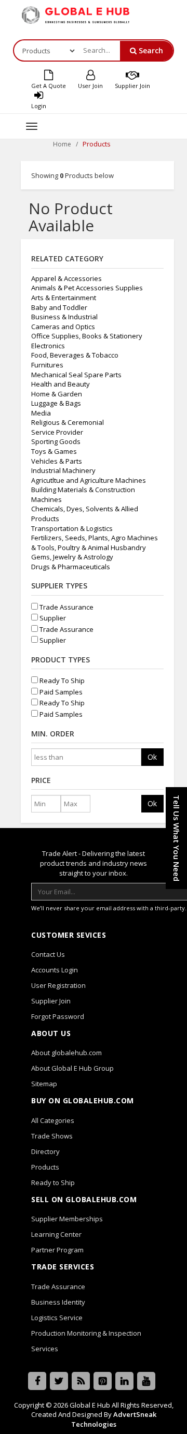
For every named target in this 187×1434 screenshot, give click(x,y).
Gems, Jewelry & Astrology (72, 556)
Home (62, 144)
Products (45, 1167)
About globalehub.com (66, 1052)
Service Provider (57, 432)
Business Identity (58, 1302)
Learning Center (56, 1234)
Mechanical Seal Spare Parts (76, 374)
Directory (45, 1151)
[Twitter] (59, 1381)
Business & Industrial (64, 316)
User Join (90, 86)
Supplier (52, 618)
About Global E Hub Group (72, 1068)
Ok (152, 757)
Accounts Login (54, 969)
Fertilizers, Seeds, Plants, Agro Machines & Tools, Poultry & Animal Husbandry (94, 542)
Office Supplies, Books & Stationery (86, 336)
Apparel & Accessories (66, 278)
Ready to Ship (53, 1182)
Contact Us (48, 954)
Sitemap (44, 1083)
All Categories (52, 1120)
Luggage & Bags (56, 403)
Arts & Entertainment (63, 297)
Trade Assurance (66, 607)
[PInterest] (103, 1381)
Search (150, 50)
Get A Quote (48, 86)
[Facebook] (37, 1381)
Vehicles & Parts (56, 461)
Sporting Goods (56, 441)
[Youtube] (146, 1381)
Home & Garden (56, 393)
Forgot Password (57, 1016)
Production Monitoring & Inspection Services (86, 1340)
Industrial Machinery (63, 470)
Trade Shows (52, 1136)
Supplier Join (132, 86)
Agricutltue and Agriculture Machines (88, 480)
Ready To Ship (61, 680)
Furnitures (47, 364)
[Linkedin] (124, 1381)
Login (38, 106)
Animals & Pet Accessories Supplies (87, 287)
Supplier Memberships (67, 1218)
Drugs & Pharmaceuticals (70, 566)
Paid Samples (60, 692)
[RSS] (81, 1381)
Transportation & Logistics (72, 528)
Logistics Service (57, 1317)
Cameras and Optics (63, 326)
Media (41, 413)
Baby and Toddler (59, 307)
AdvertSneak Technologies (113, 1419)
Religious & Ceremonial (67, 422)
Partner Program (57, 1249)
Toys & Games (54, 451)
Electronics (48, 345)
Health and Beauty (60, 384)
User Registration (58, 985)
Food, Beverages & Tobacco (74, 355)
